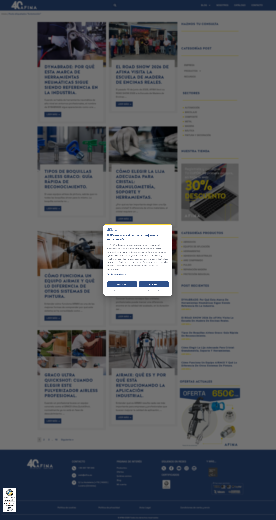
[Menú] (14, 489)
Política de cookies (122, 291)
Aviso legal (157, 291)
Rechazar (122, 284)
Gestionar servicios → (116, 274)
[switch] (10, 509)
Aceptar (153, 284)
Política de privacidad (141, 291)
